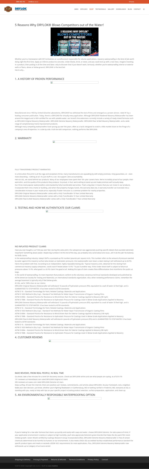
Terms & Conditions (77, 459)
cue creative (53, 466)
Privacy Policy (93, 459)
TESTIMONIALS (100, 9)
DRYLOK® (84, 9)
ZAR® (76, 9)
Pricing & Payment (40, 459)
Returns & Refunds (58, 459)
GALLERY (111, 9)
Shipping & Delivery (22, 459)
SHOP (91, 9)
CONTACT (137, 9)
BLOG (130, 9)
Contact (105, 459)
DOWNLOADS (121, 9)
